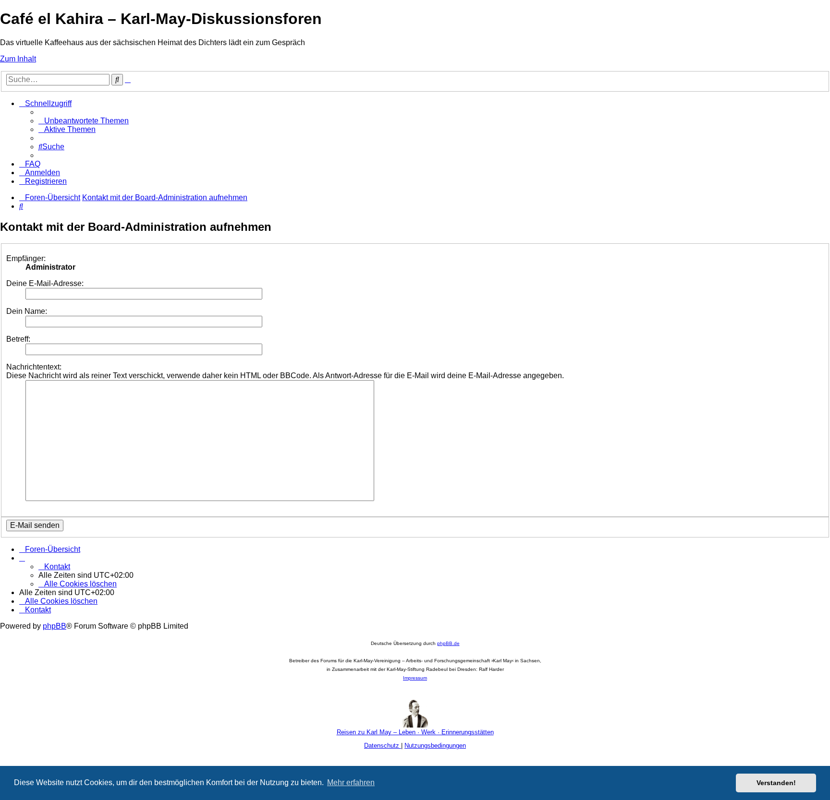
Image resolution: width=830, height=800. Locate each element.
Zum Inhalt (18, 59)
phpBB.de (448, 643)
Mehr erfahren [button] (351, 782)
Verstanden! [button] (776, 783)
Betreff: (18, 339)
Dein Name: (26, 311)
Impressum (415, 678)
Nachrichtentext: (33, 367)
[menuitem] (83, 121)
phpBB (54, 626)
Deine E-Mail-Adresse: (45, 283)
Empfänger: (26, 258)
